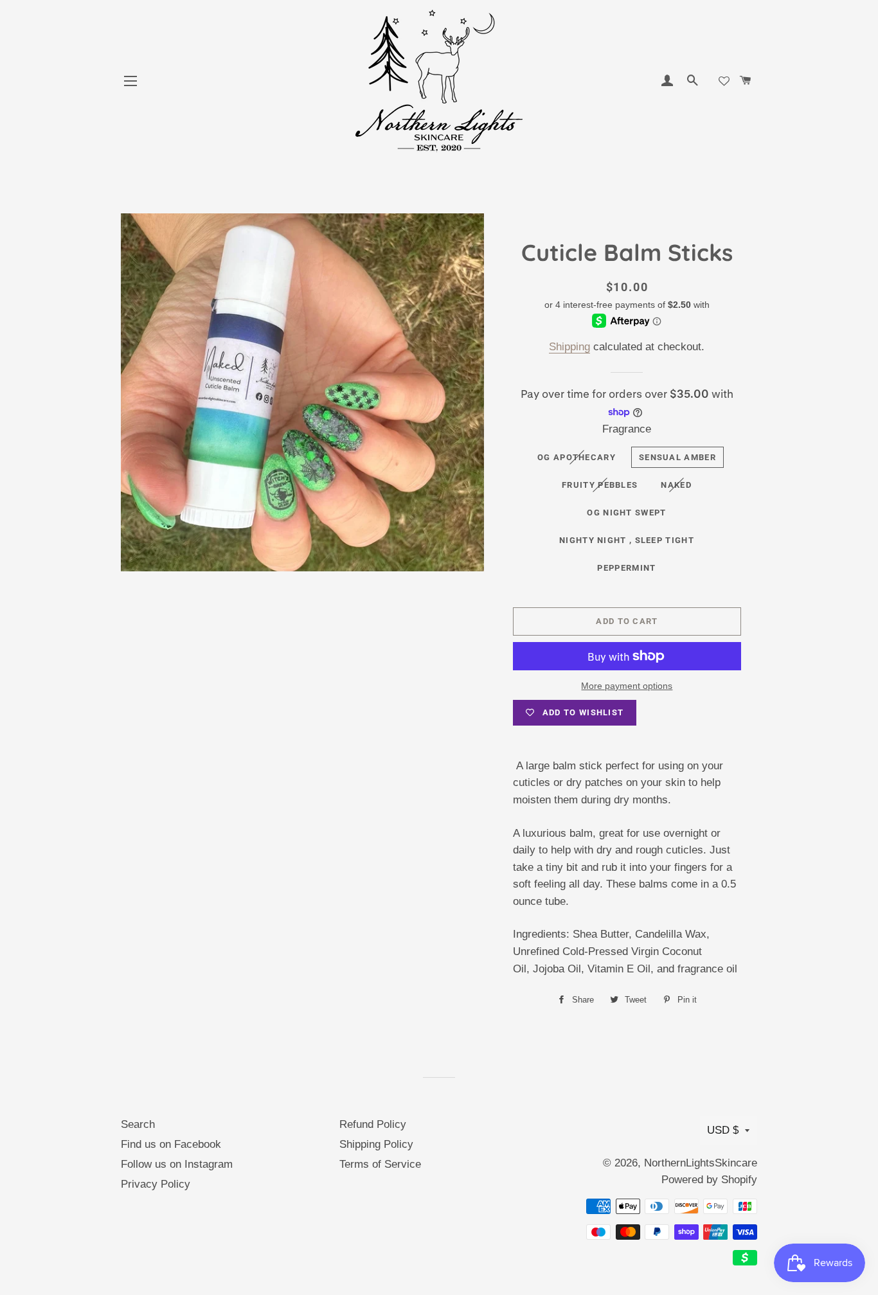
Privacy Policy (155, 1184)
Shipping (569, 347)
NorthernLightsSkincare (700, 1163)
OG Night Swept (626, 512)
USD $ (723, 1130)
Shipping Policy (376, 1144)
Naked (676, 485)
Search (138, 1124)
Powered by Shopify (709, 1180)
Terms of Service (380, 1164)
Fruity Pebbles (600, 485)
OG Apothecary (576, 457)
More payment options (626, 686)
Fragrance (626, 429)
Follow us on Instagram (177, 1164)
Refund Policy (372, 1124)
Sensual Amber (677, 457)
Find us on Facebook (171, 1144)
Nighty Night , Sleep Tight (626, 540)
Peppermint (626, 568)
